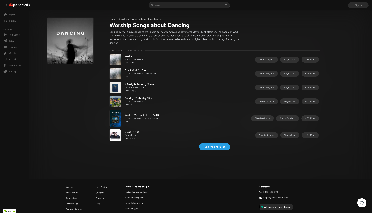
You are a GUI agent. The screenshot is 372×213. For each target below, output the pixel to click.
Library (12, 20)
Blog (98, 204)
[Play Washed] (115, 59)
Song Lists (124, 19)
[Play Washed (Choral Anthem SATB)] (115, 118)
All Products (15, 65)
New (11, 41)
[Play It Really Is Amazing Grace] (115, 87)
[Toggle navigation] (5, 5)
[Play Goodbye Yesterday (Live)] (115, 101)
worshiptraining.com (134, 197)
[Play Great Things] (115, 135)
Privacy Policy (72, 192)
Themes (13, 47)
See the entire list (214, 146)
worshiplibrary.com (134, 203)
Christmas (14, 53)
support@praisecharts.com (275, 197)
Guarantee (71, 187)
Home (12, 14)
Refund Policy (72, 198)
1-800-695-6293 (270, 192)
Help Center (101, 187)
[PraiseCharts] (19, 5)
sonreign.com (131, 208)
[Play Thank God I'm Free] (115, 73)
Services (100, 198)
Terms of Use (72, 204)
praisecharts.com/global (136, 192)
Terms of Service (74, 209)
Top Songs (14, 34)
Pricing (12, 71)
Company (100, 192)
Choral (12, 59)
